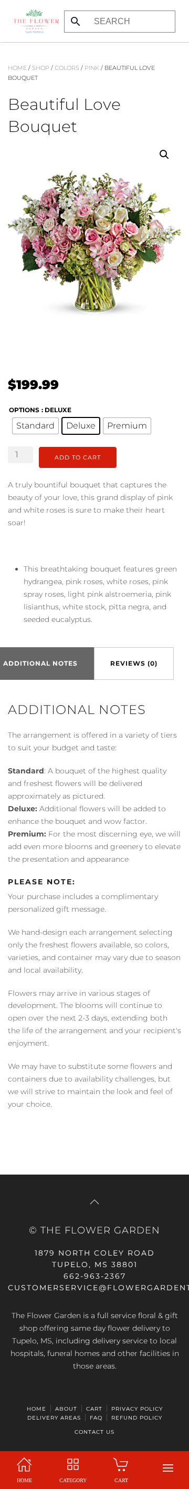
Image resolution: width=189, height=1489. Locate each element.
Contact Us (94, 1432)
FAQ (96, 1417)
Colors (67, 68)
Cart (94, 1408)
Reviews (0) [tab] (134, 663)
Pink (92, 68)
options (24, 410)
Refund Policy (136, 1417)
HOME (36, 1408)
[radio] (35, 426)
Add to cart (78, 457)
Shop (40, 68)
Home (17, 68)
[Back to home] (33, 21)
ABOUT (66, 1408)
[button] (168, 1468)
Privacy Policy (137, 1408)
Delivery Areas (54, 1417)
